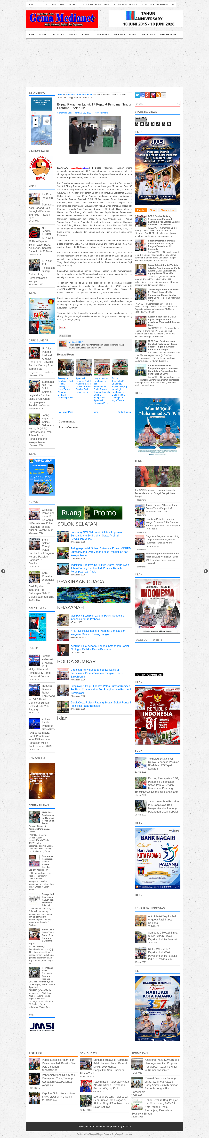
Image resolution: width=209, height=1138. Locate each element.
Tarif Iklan (57, 4)
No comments (101, 113)
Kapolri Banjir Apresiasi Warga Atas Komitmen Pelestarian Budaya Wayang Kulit (111, 1085)
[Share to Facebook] (69, 335)
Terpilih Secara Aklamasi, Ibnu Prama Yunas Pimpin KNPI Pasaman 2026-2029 (161, 508)
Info (43, 4)
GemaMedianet (102, 1126)
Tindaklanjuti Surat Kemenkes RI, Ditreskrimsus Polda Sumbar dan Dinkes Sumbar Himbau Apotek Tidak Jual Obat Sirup (164, 295)
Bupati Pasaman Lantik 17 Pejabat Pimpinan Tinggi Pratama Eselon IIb (94, 106)
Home (31, 34)
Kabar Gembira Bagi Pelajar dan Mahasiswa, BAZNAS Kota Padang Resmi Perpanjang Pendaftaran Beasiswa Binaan (154, 1107)
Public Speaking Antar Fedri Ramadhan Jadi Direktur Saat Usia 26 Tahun (59, 1063)
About (32, 4)
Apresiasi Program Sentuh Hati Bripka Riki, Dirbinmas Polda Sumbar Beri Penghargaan (83, 385)
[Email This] (60, 335)
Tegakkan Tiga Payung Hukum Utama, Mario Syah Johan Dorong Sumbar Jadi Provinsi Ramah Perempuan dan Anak (100, 568)
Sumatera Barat (84, 94)
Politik (133, 34)
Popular (141, 210)
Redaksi (73, 4)
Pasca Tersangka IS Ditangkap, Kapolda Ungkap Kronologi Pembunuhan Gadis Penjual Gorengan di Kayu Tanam (119, 389)
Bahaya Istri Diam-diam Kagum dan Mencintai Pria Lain (48, 900)
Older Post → (124, 412)
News (73, 34)
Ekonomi (58, 34)
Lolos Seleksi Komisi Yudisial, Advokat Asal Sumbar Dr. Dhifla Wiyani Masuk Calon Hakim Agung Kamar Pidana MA (164, 269)
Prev (3, 571)
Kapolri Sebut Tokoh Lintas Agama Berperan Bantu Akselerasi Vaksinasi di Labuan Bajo (164, 321)
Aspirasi (119, 34)
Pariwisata (148, 34)
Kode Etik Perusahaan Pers (158, 4)
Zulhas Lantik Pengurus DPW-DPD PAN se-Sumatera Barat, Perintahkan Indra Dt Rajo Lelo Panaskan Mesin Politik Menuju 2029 (42, 733)
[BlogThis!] (63, 335)
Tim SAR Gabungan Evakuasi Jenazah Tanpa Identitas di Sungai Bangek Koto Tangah (155, 493)
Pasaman (70, 94)
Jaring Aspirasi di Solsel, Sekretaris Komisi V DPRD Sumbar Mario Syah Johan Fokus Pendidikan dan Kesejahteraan (101, 552)
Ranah (43, 34)
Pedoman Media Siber (125, 4)
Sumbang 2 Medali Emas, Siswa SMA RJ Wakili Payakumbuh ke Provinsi (163, 936)
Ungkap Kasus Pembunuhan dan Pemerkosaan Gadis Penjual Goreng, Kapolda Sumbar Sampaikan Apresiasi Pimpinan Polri (102, 390)
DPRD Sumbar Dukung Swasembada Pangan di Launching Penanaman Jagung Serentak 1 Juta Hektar (164, 220)
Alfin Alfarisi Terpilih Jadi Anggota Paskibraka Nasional (162, 920)
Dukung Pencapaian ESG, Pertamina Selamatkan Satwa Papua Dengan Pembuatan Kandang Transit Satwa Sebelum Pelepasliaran (157, 785)
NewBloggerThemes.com (122, 1134)
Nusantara (103, 34)
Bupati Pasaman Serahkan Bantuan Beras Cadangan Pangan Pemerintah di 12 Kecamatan (161, 245)
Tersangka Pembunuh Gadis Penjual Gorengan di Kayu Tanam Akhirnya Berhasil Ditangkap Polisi (66, 388)
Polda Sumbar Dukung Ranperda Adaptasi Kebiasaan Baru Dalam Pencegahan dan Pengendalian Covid (163, 369)
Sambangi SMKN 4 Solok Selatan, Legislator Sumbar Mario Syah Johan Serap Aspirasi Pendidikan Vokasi (97, 535)
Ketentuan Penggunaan (96, 4)
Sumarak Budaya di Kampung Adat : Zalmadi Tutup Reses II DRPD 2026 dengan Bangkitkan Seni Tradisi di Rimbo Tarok (104, 1066)
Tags (152, 210)
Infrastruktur (168, 34)
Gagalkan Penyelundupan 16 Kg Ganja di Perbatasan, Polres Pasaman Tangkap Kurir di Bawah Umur (97, 673)
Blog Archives (167, 210)
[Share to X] (66, 335)
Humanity (86, 34)
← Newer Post (66, 412)
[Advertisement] (104, 63)
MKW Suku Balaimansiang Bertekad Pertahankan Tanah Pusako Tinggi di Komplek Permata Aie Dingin (162, 345)
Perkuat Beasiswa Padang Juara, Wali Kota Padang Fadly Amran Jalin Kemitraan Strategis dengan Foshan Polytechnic (154, 1085)
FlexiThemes (90, 1134)
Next (206, 571)
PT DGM (127, 1126)
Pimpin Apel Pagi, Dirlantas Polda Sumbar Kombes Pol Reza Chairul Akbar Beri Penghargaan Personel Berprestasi (101, 689)
